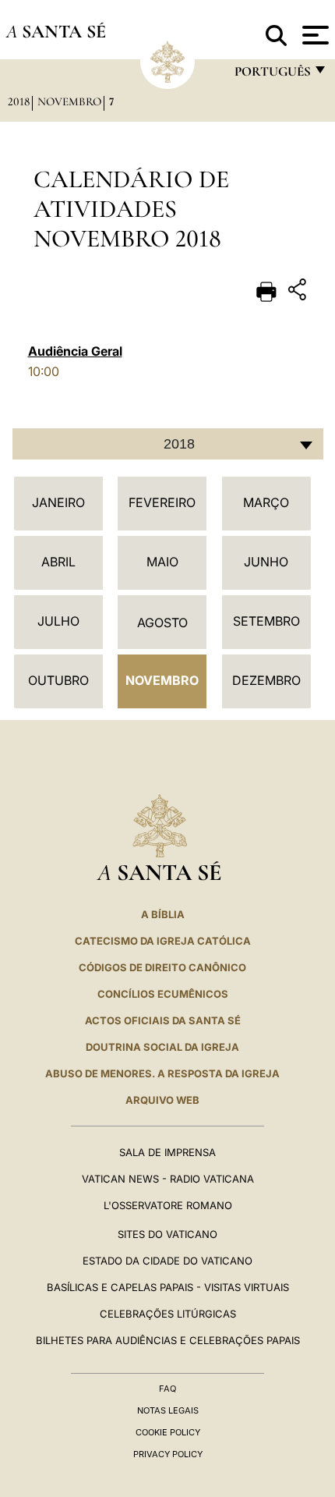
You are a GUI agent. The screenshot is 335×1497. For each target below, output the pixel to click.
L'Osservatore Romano (168, 1205)
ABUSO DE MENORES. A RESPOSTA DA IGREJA (162, 1073)
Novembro (69, 101)
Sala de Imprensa (167, 1152)
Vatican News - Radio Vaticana (168, 1178)
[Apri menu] (313, 35)
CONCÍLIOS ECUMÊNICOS (162, 994)
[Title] (299, 292)
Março (266, 502)
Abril (58, 561)
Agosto (162, 622)
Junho (266, 561)
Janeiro (58, 502)
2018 (19, 101)
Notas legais (168, 1410)
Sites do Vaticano (167, 1234)
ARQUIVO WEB (162, 1100)
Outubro (58, 680)
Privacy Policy (168, 1454)
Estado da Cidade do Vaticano (167, 1260)
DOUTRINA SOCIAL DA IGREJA (162, 1047)
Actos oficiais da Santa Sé (163, 1020)
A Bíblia (163, 914)
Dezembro (266, 680)
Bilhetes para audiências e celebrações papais (168, 1340)
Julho (58, 621)
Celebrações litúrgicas (168, 1313)
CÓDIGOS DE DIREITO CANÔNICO (162, 967)
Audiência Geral (75, 351)
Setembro (266, 621)
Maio (162, 561)
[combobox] (167, 443)
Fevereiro (162, 502)
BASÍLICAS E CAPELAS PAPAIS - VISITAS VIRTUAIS (168, 1287)
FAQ (167, 1388)
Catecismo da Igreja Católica (163, 941)
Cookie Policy (168, 1432)
